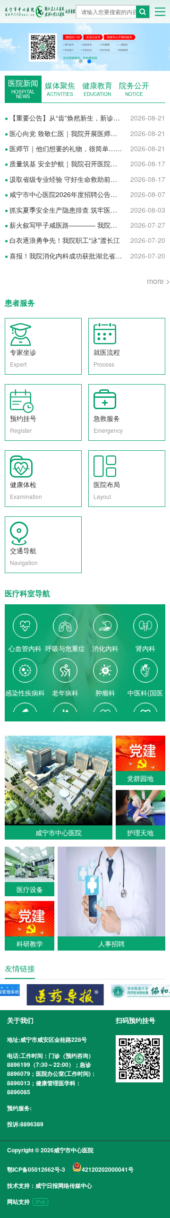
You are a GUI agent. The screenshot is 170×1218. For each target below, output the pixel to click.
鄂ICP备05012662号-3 (36, 1169)
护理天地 (140, 832)
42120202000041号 (108, 1169)
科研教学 (30, 943)
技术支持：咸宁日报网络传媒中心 (49, 1185)
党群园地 (140, 778)
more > (158, 280)
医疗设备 (30, 889)
